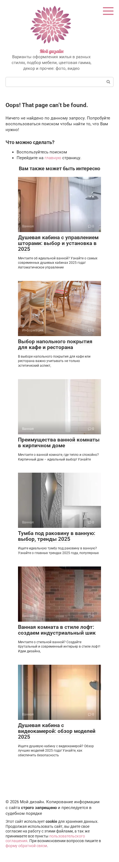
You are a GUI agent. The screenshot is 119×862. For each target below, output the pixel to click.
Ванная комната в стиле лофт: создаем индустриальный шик (57, 630)
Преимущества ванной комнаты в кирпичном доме (59, 443)
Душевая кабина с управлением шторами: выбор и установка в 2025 (58, 243)
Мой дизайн (51, 51)
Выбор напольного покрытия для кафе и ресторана (55, 344)
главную (53, 157)
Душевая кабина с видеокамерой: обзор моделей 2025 (56, 731)
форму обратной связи (26, 846)
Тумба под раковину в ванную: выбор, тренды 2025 (56, 536)
